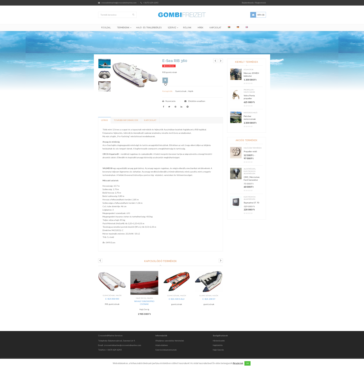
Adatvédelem (161, 345)
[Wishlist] (165, 80)
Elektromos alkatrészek (250, 172)
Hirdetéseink (219, 340)
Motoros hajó (251, 113)
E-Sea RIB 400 (112, 299)
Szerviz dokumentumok (166, 350)
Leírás (104, 120)
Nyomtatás (171, 101)
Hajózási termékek (253, 148)
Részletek (238, 363)
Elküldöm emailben (196, 101)
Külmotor (249, 69)
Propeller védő (250, 151)
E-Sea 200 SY (208, 299)
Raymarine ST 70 (251, 202)
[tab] (104, 120)
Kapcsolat (150, 120)
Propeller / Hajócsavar (249, 91)
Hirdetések (168, 43)
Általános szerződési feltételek (169, 340)
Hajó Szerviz (218, 350)
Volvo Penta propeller (249, 97)
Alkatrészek (250, 169)
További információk (126, 120)
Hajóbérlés (218, 345)
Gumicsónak (190, 43)
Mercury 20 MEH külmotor (251, 74)
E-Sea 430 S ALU (177, 299)
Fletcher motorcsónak (250, 117)
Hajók (179, 43)
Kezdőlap (156, 43)
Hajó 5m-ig (141, 298)
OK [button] (247, 363)
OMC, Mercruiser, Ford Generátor (252, 178)
